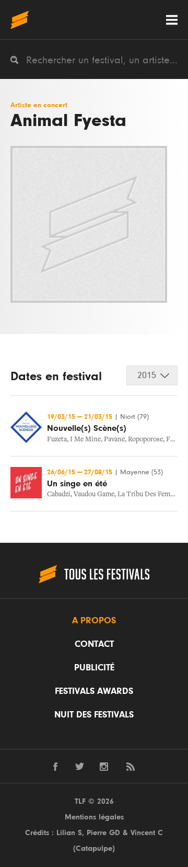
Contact (94, 644)
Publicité (94, 667)
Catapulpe (94, 848)
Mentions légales (94, 817)
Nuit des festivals (94, 715)
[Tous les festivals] (19, 19)
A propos (94, 620)
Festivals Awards (94, 691)
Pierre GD (103, 833)
